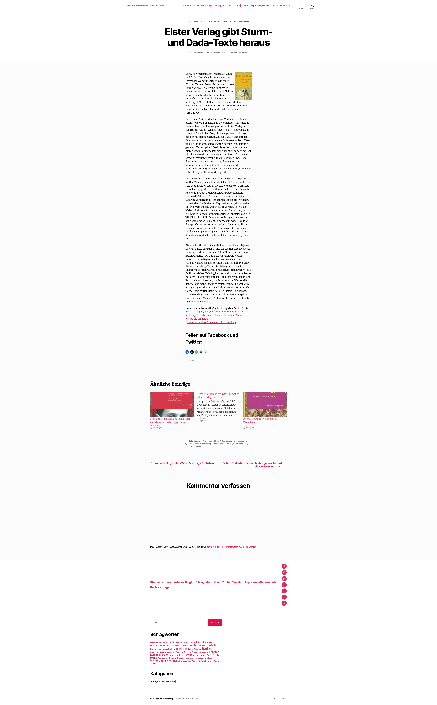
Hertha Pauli (203, 652)
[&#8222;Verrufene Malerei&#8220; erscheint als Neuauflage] (265, 404)
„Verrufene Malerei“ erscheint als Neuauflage (210, 322)
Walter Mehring (195, 446)
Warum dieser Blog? (202, 5)
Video (209, 658)
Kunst (217, 21)
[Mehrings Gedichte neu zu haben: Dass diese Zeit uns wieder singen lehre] (172, 404)
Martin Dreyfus (226, 444)
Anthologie (154, 642)
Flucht (211, 649)
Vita (229, 5)
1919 (196, 21)
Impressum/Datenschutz (262, 5)
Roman (172, 658)
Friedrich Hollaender (167, 652)
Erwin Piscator (194, 649)
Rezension (163, 658)
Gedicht (179, 652)
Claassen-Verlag (181, 645)
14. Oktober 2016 (217, 53)
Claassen (170, 645)
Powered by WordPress (187, 698)
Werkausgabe (186, 661)
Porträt (216, 655)
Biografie (192, 642)
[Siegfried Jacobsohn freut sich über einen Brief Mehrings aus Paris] (220, 411)
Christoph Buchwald (157, 645)
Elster (210, 441)
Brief (198, 642)
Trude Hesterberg (191, 658)
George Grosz (191, 652)
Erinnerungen (180, 648)
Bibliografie (220, 5)
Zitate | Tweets (241, 5)
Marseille (196, 655)
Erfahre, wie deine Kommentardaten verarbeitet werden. (230, 547)
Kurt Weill (171, 655)
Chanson (207, 642)
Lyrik (225, 21)
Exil (205, 648)
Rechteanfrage (283, 5)
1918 (190, 21)
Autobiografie (163, 642)
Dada (196, 441)
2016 (209, 21)
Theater (180, 658)
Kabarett (214, 651)
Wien (216, 661)
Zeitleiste (244, 21)
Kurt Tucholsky (159, 654)
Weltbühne (174, 661)
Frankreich (154, 652)
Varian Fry (202, 658)
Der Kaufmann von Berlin (205, 645)
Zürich (153, 664)
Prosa (233, 21)
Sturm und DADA (240, 444)
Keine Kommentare (239, 53)
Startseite (186, 5)
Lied (178, 655)
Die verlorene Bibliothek (161, 649)
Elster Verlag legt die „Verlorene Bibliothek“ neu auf (214, 311)
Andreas (200, 53)
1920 (202, 21)
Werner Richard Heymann (202, 661)
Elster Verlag (219, 441)
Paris (209, 655)
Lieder (183, 655)
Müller (203, 655)
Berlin (172, 642)
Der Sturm (203, 441)
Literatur (215, 444)
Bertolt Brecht (181, 642)
